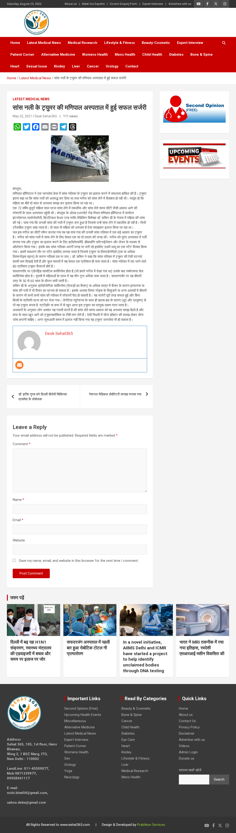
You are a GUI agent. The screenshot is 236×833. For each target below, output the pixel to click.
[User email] (19, 365)
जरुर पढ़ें (17, 597)
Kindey (59, 66)
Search (219, 779)
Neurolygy (71, 777)
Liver (76, 66)
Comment (21, 444)
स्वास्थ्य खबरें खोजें (190, 770)
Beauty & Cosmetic (136, 708)
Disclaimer (187, 733)
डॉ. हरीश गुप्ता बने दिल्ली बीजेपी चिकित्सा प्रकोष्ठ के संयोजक (42, 396)
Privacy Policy (189, 727)
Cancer (93, 66)
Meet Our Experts (93, 4)
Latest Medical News (44, 43)
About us (71, 4)
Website (19, 540)
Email (18, 520)
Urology (112, 66)
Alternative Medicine (58, 54)
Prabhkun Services (151, 825)
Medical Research (82, 43)
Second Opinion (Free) (81, 708)
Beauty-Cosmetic (156, 43)
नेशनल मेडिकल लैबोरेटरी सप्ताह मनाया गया (115, 394)
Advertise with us (179, 4)
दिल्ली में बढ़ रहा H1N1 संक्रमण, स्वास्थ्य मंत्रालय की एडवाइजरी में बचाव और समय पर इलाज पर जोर (30, 650)
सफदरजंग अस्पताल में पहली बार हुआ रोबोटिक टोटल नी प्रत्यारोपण (88, 647)
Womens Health (95, 54)
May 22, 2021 (22, 116)
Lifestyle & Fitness (119, 43)
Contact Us (187, 721)
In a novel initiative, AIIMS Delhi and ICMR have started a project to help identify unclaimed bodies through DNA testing (145, 656)
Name (18, 500)
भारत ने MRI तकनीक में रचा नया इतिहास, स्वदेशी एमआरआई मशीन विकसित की (202, 647)
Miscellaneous (75, 721)
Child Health (152, 54)
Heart (14, 66)
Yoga (68, 771)
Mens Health (125, 54)
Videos (184, 746)
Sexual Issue (36, 66)
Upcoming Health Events (82, 715)
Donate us (186, 758)
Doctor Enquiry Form (123, 4)
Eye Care (128, 740)
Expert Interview (152, 4)
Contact (131, 66)
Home (15, 43)
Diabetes (176, 54)
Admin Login (188, 752)
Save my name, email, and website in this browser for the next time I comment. (79, 561)
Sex (67, 758)
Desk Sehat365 (46, 116)
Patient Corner (22, 54)
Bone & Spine (201, 54)
